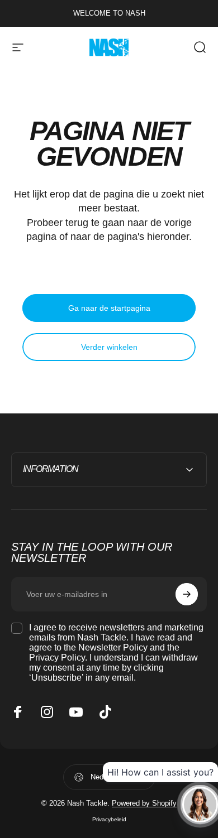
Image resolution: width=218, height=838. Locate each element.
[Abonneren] (187, 594)
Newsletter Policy (113, 647)
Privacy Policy (57, 657)
